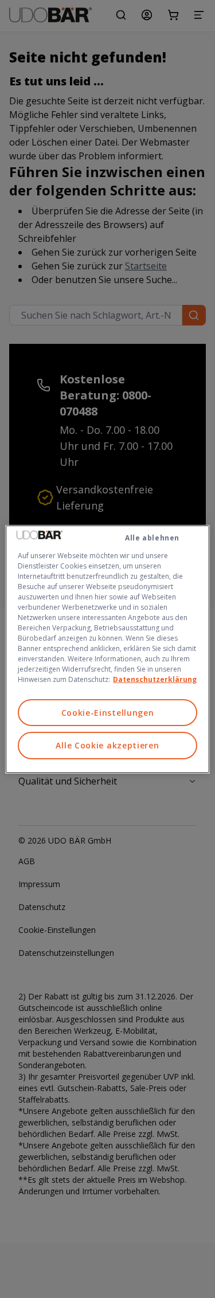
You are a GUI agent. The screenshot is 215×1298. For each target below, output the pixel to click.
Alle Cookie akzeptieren (107, 745)
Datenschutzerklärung (155, 679)
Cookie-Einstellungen (107, 712)
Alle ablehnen (152, 537)
